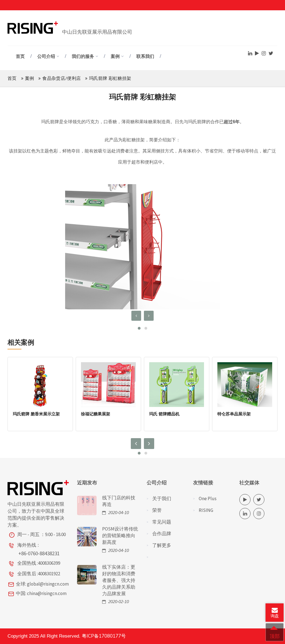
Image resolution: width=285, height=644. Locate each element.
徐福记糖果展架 (95, 413)
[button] (139, 328)
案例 (115, 56)
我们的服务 (83, 56)
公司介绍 (46, 56)
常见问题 (161, 522)
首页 (20, 56)
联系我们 (145, 56)
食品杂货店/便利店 (61, 78)
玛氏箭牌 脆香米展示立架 (36, 413)
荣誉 (157, 510)
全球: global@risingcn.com (42, 584)
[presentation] (136, 316)
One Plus (208, 498)
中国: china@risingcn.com (41, 593)
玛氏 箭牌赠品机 (164, 413)
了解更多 (161, 545)
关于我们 (161, 498)
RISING (206, 510)
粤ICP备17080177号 (104, 636)
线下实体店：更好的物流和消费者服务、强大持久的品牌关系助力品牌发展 (118, 580)
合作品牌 (161, 534)
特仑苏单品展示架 (234, 413)
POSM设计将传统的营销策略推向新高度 (120, 535)
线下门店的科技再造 (118, 501)
